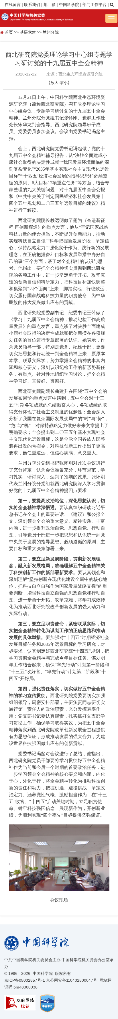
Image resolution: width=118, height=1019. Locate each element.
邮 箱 (50, 4)
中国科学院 (69, 4)
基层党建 (28, 32)
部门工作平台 (94, 4)
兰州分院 (51, 32)
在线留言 (13, 4)
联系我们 (32, 4)
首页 (9, 32)
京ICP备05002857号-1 (24, 980)
